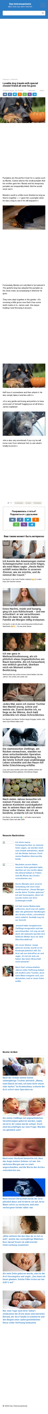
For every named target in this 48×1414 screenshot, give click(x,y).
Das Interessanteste (20, 4)
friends (38, 503)
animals (20, 503)
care (29, 503)
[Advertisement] (24, 46)
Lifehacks (31, 90)
